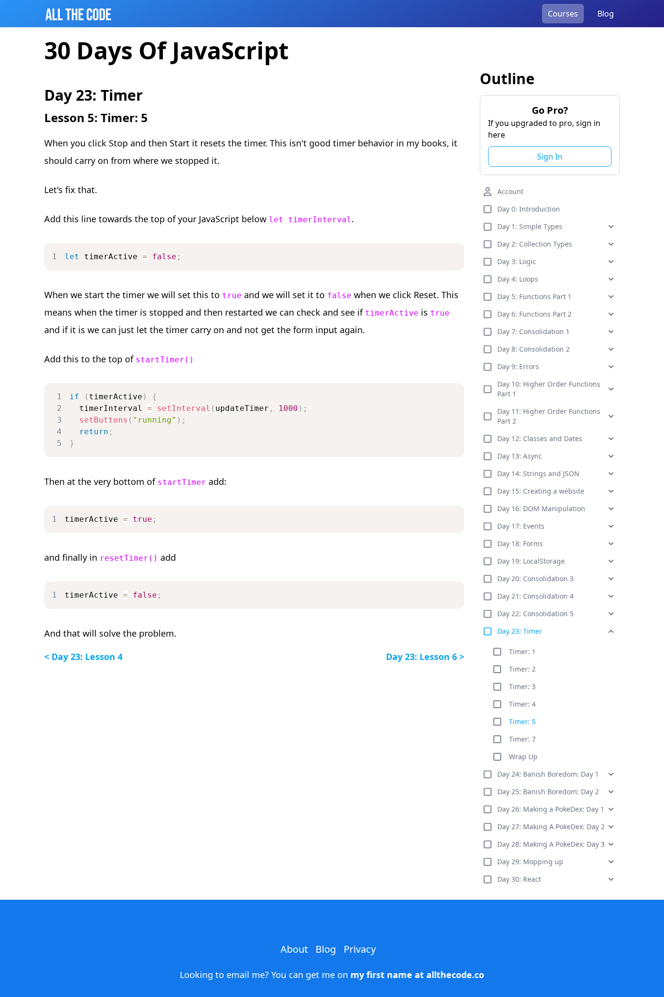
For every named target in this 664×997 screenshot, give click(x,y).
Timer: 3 (522, 686)
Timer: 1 (522, 651)
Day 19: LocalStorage (531, 561)
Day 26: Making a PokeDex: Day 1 (550, 809)
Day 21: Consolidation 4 (535, 596)
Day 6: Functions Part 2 (534, 314)
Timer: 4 (522, 704)
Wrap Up (523, 756)
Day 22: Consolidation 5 (535, 613)
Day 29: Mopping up (530, 861)
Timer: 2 (522, 669)
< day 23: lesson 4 (83, 656)
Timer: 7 (522, 739)
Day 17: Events (520, 526)
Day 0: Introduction (528, 209)
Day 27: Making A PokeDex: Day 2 (551, 826)
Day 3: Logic (516, 261)
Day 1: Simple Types (529, 226)
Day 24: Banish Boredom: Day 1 (548, 774)
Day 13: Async (519, 456)
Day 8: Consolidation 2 (533, 349)
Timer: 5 (522, 721)
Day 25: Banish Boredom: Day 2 (548, 791)
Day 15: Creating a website (540, 491)
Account (510, 191)
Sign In (549, 156)
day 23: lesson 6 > (425, 656)
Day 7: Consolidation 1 (533, 331)
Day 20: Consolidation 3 (535, 578)
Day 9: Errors (518, 366)
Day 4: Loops (517, 279)
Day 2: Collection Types (534, 244)
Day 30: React (519, 879)
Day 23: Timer (519, 631)
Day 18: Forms (520, 543)
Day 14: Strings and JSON (538, 473)
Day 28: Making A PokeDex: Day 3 (551, 844)
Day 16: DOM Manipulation (541, 508)
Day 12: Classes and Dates (539, 438)
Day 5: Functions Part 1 (534, 296)
